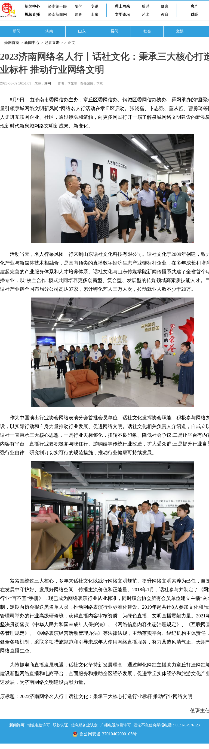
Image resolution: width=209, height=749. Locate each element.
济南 (49, 31)
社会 (147, 31)
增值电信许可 (38, 725)
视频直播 (32, 15)
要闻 (78, 6)
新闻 (16, 31)
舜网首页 (11, 43)
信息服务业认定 (84, 725)
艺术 (145, 15)
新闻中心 (32, 6)
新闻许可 (16, 725)
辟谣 (145, 6)
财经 (194, 15)
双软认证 (60, 725)
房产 (194, 6)
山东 (94, 15)
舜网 (47, 83)
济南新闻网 (57, 15)
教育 (164, 15)
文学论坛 (122, 15)
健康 (164, 6)
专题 (94, 6)
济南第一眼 (57, 6)
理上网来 (122, 6)
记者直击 (52, 43)
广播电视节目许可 (115, 725)
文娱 (180, 31)
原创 (78, 15)
